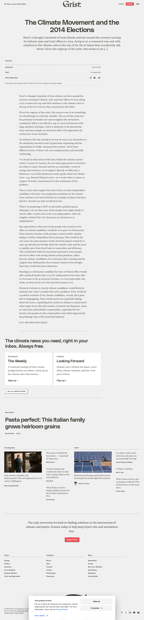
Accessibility (93, 576)
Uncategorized (95, 72)
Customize (95, 608)
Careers (49, 570)
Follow (121, 4)
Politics (7, 564)
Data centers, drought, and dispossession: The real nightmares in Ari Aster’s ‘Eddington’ (23, 478)
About (48, 560)
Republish (92, 573)
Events (90, 564)
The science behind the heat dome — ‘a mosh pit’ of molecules (57, 456)
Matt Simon (50, 462)
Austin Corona (83, 483)
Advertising (92, 570)
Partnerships (51, 573)
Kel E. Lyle (120, 472)
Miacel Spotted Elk (11, 486)
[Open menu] (138, 4)
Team (48, 564)
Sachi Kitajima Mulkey (124, 462)
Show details (40, 616)
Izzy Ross (49, 481)
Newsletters (92, 560)
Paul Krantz (50, 499)
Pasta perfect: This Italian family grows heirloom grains (45, 423)
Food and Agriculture (12, 576)
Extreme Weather (10, 573)
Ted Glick (8, 61)
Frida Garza (120, 491)
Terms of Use (8, 613)
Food (18, 433)
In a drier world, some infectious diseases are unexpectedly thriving (126, 456)
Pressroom (50, 576)
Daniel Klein (9, 433)
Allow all (96, 601)
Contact (49, 567)
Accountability (9, 570)
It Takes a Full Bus (124, 469)
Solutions (7, 567)
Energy (6, 560)
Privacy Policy (19, 613)
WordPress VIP (23, 611)
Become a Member (95, 567)
